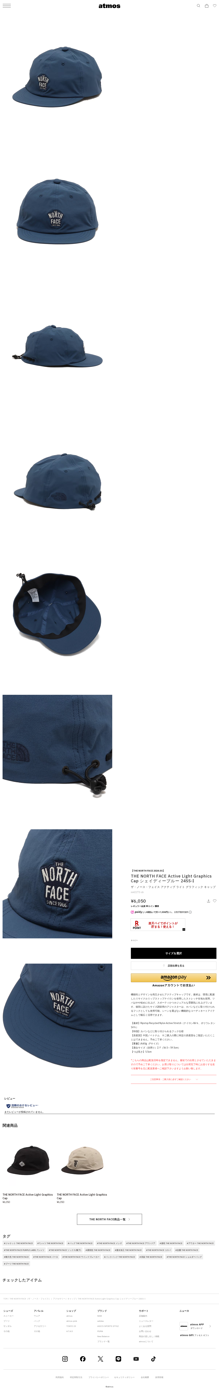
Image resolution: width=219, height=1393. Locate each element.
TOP (5, 1298)
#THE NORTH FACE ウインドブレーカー (81, 1257)
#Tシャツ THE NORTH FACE (50, 1243)
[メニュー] (7, 6)
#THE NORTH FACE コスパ (158, 1250)
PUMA (100, 1331)
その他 (6, 1331)
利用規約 (60, 1377)
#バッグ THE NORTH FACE (80, 1243)
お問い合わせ (145, 1331)
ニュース (184, 1310)
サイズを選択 (173, 953)
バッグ (37, 1321)
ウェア (37, 1316)
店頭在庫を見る (175, 965)
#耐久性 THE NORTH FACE (16, 1257)
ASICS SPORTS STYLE (108, 1326)
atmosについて (146, 1341)
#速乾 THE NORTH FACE (171, 1243)
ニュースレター (146, 1321)
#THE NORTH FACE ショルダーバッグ (184, 1257)
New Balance (103, 1336)
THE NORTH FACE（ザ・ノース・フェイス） (30, 1298)
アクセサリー (59, 1298)
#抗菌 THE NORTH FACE (186, 1250)
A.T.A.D (69, 1331)
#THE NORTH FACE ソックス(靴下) (65, 1250)
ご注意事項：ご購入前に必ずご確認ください (170, 1079)
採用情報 (159, 1377)
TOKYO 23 (71, 1326)
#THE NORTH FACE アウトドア (140, 1243)
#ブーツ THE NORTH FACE (16, 1263)
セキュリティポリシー (124, 1377)
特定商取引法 (76, 1377)
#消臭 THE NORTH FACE (150, 1257)
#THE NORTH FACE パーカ (45, 1257)
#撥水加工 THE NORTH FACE (128, 1250)
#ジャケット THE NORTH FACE (18, 1243)
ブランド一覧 (103, 1341)
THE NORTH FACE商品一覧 (107, 1219)
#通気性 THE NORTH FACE (98, 1250)
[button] (173, 980)
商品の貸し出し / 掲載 (149, 1336)
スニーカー (8, 1316)
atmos (69, 1316)
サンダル (7, 1326)
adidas (100, 1321)
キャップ (71, 1298)
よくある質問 (145, 1326)
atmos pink (71, 1321)
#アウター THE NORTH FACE (200, 1243)
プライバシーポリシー (98, 1377)
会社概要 (145, 1377)
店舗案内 (143, 1316)
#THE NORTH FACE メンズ (109, 1243)
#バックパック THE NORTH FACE (119, 1257)
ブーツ (6, 1321)
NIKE (99, 1316)
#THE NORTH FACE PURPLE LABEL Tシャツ (24, 1250)
